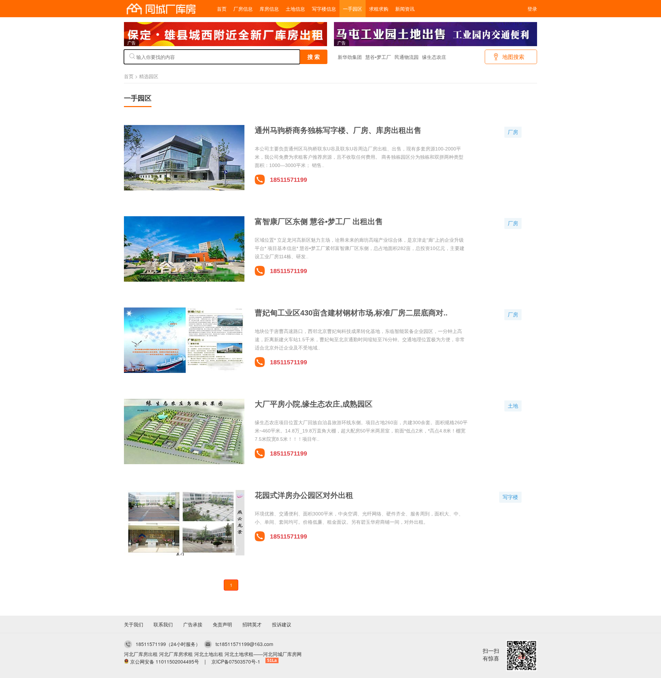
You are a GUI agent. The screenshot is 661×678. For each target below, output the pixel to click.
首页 (222, 8)
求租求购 (378, 8)
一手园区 (352, 8)
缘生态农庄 (434, 56)
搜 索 (313, 57)
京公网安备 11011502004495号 (164, 661)
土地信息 (295, 8)
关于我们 (133, 624)
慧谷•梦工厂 (378, 56)
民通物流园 (407, 56)
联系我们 (163, 624)
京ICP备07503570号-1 (235, 661)
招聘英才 (252, 624)
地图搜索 (513, 57)
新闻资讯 (405, 8)
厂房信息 (243, 8)
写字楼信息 (324, 8)
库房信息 (269, 8)
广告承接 (192, 624)
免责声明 (222, 624)
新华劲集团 (350, 56)
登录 (532, 8)
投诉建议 (281, 624)
